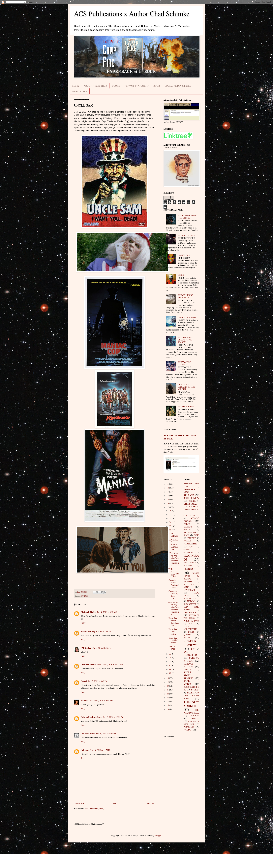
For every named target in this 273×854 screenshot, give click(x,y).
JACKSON (188, 581)
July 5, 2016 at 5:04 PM (103, 700)
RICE (193, 649)
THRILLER (194, 715)
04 (170, 522)
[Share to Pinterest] (104, 592)
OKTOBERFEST (190, 604)
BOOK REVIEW (191, 498)
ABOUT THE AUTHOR (95, 85)
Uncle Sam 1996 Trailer (172, 631)
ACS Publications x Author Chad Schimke (131, 13)
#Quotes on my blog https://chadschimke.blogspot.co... (173, 608)
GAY (192, 546)
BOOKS (116, 85)
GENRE (187, 549)
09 (170, 661)
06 (170, 530)
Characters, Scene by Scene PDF (173, 595)
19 (168, 682)
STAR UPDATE (173, 534)
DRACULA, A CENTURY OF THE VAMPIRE (186, 387)
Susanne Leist (87, 700)
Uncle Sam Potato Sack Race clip (173, 622)
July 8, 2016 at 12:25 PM (113, 717)
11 (168, 483)
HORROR (84, 596)
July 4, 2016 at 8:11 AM (101, 631)
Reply (83, 622)
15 (168, 499)
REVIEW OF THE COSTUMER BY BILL (180, 437)
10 (170, 665)
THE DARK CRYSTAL (187, 406)
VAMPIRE (194, 718)
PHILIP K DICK (191, 620)
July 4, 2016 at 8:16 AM (101, 648)
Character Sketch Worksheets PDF (173, 583)
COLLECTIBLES (191, 515)
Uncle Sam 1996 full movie (173, 640)
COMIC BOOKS (191, 520)
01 (170, 510)
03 (170, 518)
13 (168, 491)
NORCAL (191, 601)
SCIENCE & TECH (191, 659)
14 (168, 495)
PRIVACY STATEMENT (137, 85)
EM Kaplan (86, 647)
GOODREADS (191, 557)
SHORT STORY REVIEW (188, 675)
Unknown (85, 750)
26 (168, 709)
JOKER (181, 275)
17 (168, 507)
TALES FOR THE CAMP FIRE (191, 695)
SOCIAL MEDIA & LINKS (178, 85)
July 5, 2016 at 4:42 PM (97, 681)
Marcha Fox (86, 631)
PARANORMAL (190, 612)
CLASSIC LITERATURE (191, 508)
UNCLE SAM (171, 647)
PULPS (191, 631)
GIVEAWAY (188, 552)
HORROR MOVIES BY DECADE (191, 576)
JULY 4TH (189, 584)
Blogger (158, 835)
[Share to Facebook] (102, 592)
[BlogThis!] (96, 592)
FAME (196, 535)
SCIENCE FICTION (188, 665)
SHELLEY (188, 669)
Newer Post (79, 803)
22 (168, 693)
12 (168, 487)
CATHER (192, 501)
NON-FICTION (190, 598)
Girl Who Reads (88, 733)
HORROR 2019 (184, 255)
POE (191, 623)
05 (170, 526)
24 (168, 701)
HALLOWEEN (190, 562)
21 (168, 689)
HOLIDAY (188, 565)
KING (187, 587)
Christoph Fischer (88, 612)
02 (170, 514)
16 (168, 503)
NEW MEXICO (191, 594)
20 (168, 685)
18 (168, 678)
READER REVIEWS (190, 643)
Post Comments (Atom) (94, 808)
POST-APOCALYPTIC (190, 627)
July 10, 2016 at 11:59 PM (100, 750)
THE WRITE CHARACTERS (173, 573)
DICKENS (188, 526)
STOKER (195, 689)
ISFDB (156, 85)
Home (114, 803)
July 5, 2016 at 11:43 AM (112, 664)
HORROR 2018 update (187, 317)
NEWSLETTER (79, 91)
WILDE (187, 729)
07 (170, 653)
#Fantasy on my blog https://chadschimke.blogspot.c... (173, 559)
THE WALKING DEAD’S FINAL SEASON (185, 339)
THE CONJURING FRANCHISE (185, 296)
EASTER (187, 529)
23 (168, 697)
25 (168, 705)
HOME (75, 85)
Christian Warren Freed (91, 664)
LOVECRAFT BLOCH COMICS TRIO (173, 544)
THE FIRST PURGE (186, 235)
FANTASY (191, 538)
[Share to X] (99, 592)
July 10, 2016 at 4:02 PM (106, 733)
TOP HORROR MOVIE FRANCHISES (187, 216)
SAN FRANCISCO (190, 653)
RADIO (187, 637)
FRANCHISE (190, 543)
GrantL (84, 681)
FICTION (188, 540)
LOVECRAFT (189, 590)
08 (170, 657)
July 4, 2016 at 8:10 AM (107, 612)
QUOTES (188, 634)
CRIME (187, 524)
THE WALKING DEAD (191, 711)
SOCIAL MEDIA (188, 682)
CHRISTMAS (190, 503)
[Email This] (94, 592)
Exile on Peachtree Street (91, 717)
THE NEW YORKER (191, 704)
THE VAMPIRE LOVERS (184, 363)
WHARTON (189, 726)
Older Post (150, 803)
